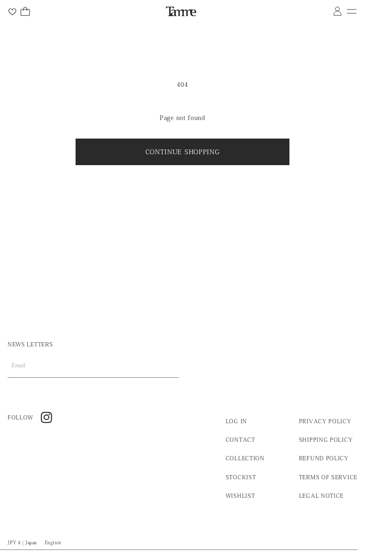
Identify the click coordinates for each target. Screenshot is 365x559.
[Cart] (25, 11)
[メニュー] (351, 11)
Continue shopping (182, 152)
